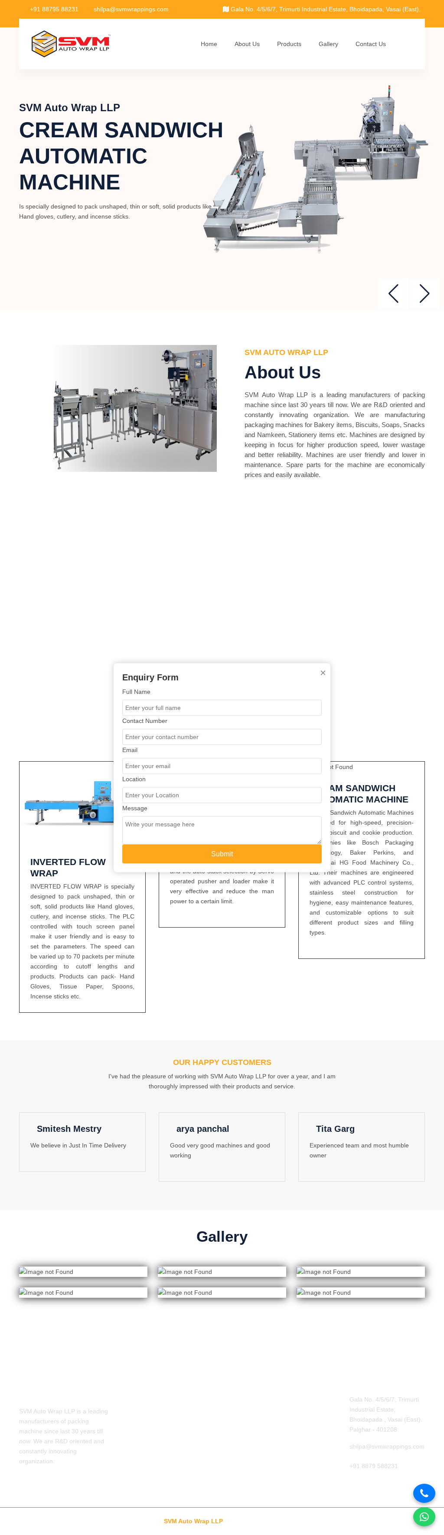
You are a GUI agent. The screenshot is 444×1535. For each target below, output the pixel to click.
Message (134, 807)
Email (129, 749)
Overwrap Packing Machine (265, 1466)
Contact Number (144, 720)
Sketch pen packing (254, 1413)
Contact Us (371, 43)
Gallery (328, 43)
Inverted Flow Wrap (254, 1399)
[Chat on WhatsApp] (424, 1516)
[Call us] (424, 1493)
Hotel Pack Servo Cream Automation (261, 1433)
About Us (247, 43)
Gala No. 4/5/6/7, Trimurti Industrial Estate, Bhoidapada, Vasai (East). (325, 9)
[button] (424, 293)
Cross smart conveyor (257, 1452)
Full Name (136, 691)
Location (134, 778)
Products (289, 43)
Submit (222, 853)
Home (209, 43)
